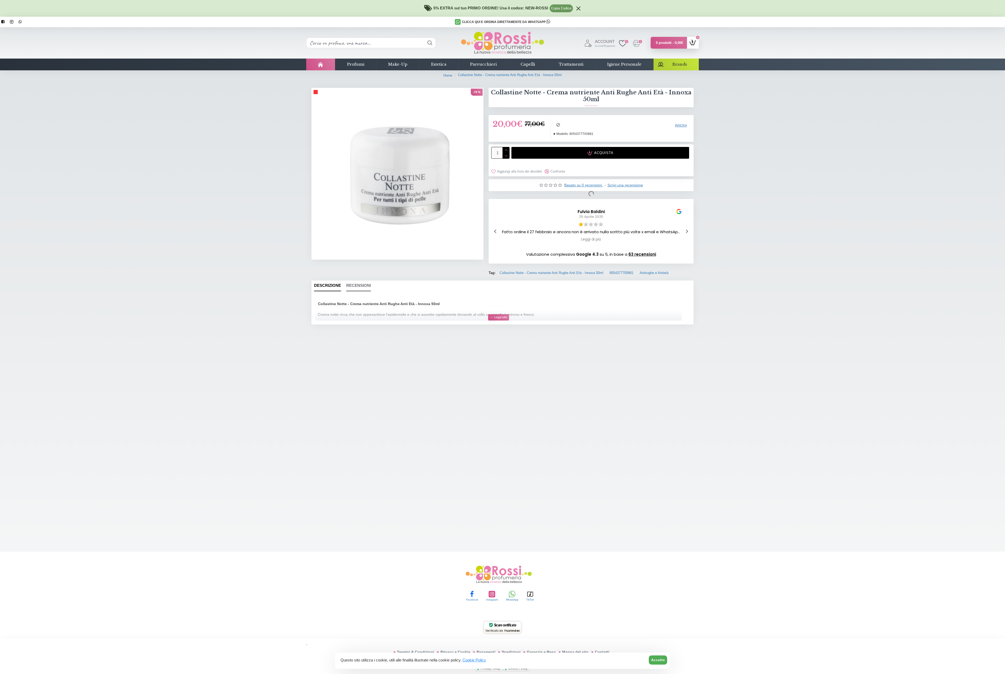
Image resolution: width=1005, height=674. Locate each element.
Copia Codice (561, 8)
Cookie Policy (474, 660)
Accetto (658, 660)
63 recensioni (642, 254)
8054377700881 (621, 273)
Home (447, 75)
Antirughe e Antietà (654, 273)
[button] (687, 231)
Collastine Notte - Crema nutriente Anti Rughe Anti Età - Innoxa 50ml (551, 273)
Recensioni (358, 285)
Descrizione (327, 285)
